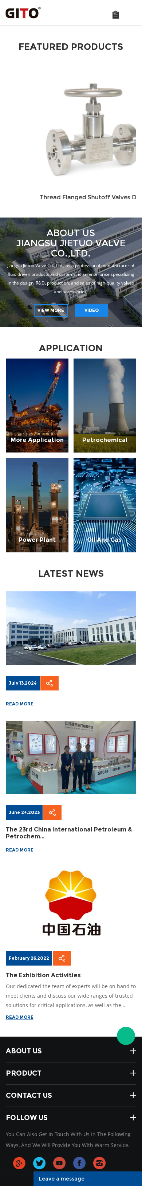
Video (91, 310)
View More (51, 310)
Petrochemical (104, 405)
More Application (37, 405)
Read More (19, 703)
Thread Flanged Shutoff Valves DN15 (71, 197)
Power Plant (37, 504)
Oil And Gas (105, 504)
